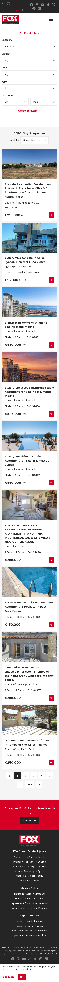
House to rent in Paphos (29, 926)
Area (4, 67)
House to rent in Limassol (29, 921)
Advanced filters (27, 110)
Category (7, 40)
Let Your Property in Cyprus (30, 871)
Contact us (29, 820)
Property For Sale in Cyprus (29, 857)
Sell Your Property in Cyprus (29, 866)
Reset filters (31, 33)
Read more (8, 977)
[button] (29, 46)
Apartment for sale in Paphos (29, 908)
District (6, 53)
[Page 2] (39, 784)
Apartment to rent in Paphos (29, 935)
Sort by (14, 140)
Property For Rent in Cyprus (29, 861)
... (20, 784)
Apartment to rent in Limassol (29, 930)
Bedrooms (7, 95)
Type (4, 81)
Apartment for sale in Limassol (29, 903)
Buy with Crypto (29, 880)
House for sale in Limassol (29, 893)
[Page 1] (9, 775)
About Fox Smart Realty (29, 876)
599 (30, 784)
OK (21, 977)
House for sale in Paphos (29, 898)
